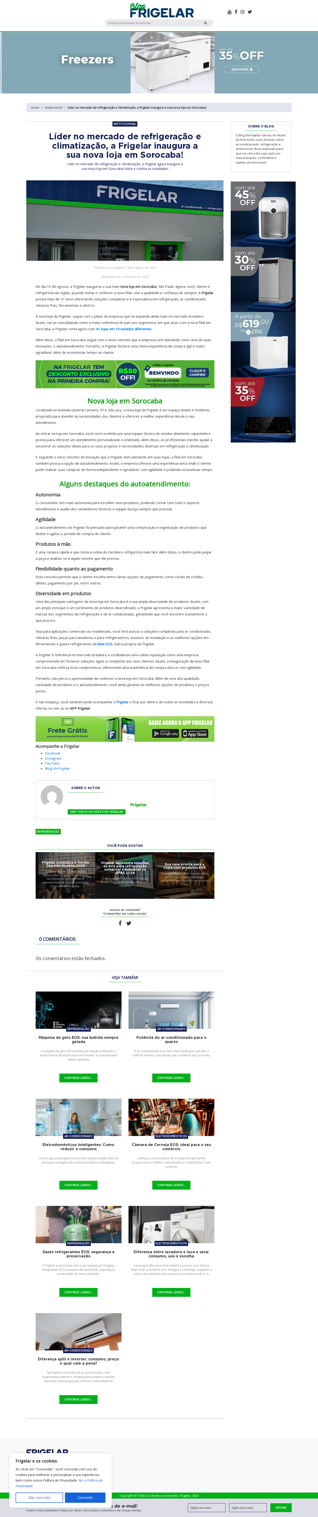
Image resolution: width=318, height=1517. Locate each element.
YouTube (52, 763)
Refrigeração (48, 831)
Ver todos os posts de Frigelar (96, 811)
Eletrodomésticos (171, 1136)
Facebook (52, 753)
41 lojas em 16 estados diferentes (124, 328)
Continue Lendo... (78, 1077)
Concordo (85, 1497)
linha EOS (105, 644)
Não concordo (39, 1497)
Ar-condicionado (171, 1028)
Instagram (53, 758)
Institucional (53, 107)
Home (35, 107)
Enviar (281, 1507)
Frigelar (122, 702)
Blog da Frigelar (57, 768)
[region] (60, 1480)
